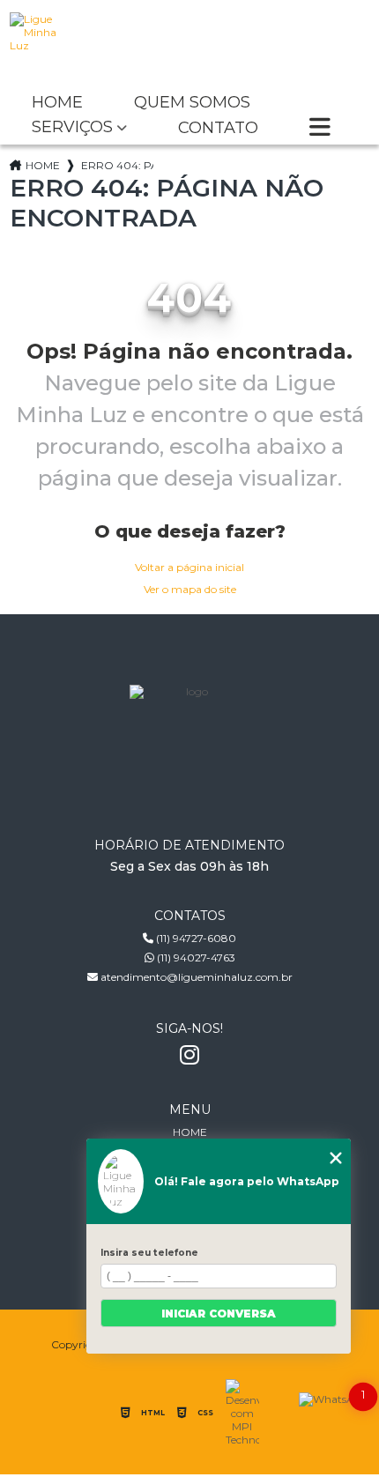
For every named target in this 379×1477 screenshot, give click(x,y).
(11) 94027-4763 (194, 957)
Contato (218, 128)
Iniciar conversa (218, 1313)
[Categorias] (320, 128)
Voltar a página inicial (189, 567)
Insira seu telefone (149, 1252)
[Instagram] (189, 1055)
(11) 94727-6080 (194, 938)
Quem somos (192, 103)
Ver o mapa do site (190, 589)
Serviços (72, 128)
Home (57, 103)
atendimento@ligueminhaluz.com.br (195, 976)
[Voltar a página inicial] (190, 43)
